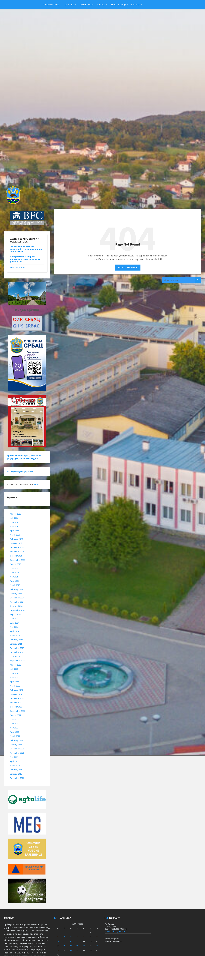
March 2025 (15, 585)
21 (84, 946)
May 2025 (14, 576)
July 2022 (14, 719)
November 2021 (17, 753)
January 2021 (16, 773)
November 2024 (17, 602)
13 (77, 941)
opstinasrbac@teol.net (115, 931)
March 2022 (15, 736)
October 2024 (16, 606)
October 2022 (16, 706)
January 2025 (16, 593)
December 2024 (17, 597)
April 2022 (14, 732)
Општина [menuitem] (69, 4)
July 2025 (14, 568)
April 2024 (14, 631)
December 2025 (17, 547)
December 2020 (17, 778)
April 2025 (14, 581)
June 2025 (14, 572)
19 (71, 946)
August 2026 (15, 513)
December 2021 (17, 748)
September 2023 (17, 660)
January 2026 (16, 543)
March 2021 (15, 765)
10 (58, 941)
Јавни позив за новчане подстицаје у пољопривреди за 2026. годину (26, 249)
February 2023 (16, 690)
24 (58, 950)
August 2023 (15, 664)
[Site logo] (13, 202)
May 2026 (14, 526)
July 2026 (14, 518)
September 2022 (17, 711)
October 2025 (16, 555)
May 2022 (14, 727)
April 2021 (14, 761)
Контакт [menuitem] (135, 4)
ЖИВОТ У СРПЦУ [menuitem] (118, 4)
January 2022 (16, 744)
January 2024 (16, 643)
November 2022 (17, 702)
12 (71, 941)
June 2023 (14, 673)
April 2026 (14, 530)
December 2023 (17, 648)
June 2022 (14, 723)
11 (64, 941)
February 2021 (16, 769)
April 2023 (14, 681)
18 (64, 946)
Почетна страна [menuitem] (51, 4)
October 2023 (16, 656)
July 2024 (14, 618)
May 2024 (14, 627)
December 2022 (17, 698)
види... (37, 484)
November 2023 (17, 652)
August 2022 (15, 715)
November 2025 (17, 551)
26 (71, 950)
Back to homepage (127, 267)
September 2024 (17, 610)
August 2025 (15, 564)
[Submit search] (198, 280)
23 (97, 946)
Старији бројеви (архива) (20, 471)
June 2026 (14, 522)
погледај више (17, 267)
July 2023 (14, 669)
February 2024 (16, 639)
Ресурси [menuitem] (101, 4)
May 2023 (14, 677)
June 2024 (14, 623)
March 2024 (15, 635)
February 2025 (16, 589)
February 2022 (16, 740)
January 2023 (16, 694)
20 (77, 946)
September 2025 (17, 560)
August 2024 (15, 614)
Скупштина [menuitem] (86, 4)
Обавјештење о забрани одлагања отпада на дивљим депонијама (25, 259)
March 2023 (15, 685)
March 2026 (15, 534)
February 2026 (16, 539)
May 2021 (14, 757)
